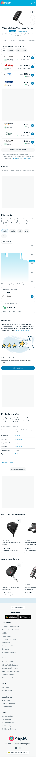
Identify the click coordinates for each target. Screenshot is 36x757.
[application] (18, 265)
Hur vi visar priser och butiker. (21, 158)
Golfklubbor (7, 7)
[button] (32, 12)
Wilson (17, 435)
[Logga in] (33, 2)
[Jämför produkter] (32, 22)
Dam (20, 446)
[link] (12, 535)
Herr (16, 446)
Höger (17, 443)
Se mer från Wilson (7, 462)
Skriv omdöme (22, 31)
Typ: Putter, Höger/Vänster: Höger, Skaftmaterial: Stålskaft (18, 35)
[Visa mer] (2, 58)
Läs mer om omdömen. (22, 330)
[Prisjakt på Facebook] (16, 748)
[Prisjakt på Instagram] (20, 748)
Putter (17, 454)
